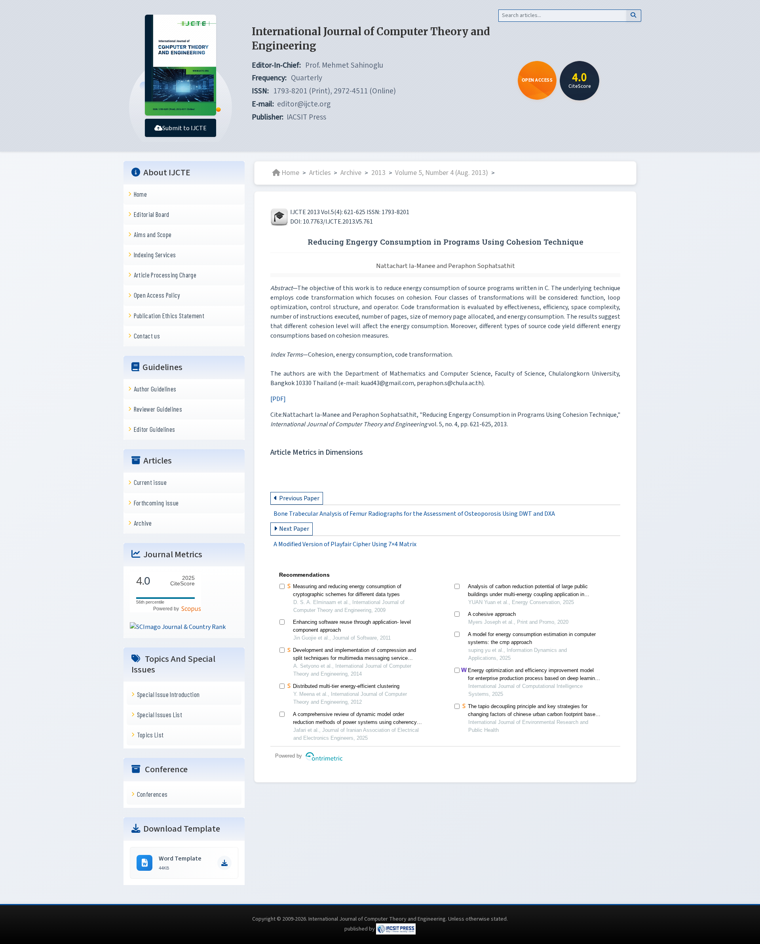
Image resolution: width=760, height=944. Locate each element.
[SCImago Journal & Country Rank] (178, 626)
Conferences (152, 794)
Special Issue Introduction (168, 694)
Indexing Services (155, 254)
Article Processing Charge (165, 275)
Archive (143, 523)
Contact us (147, 336)
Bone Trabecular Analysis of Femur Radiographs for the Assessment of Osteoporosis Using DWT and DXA (414, 513)
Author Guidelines (155, 389)
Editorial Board (151, 214)
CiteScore (182, 581)
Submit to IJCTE (184, 128)
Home (140, 194)
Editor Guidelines (154, 429)
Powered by (167, 609)
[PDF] (278, 399)
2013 (378, 173)
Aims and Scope (153, 234)
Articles (320, 173)
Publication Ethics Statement (169, 315)
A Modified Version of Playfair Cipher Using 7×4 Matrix (345, 544)
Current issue (150, 482)
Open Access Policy (157, 295)
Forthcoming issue (156, 503)
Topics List (150, 735)
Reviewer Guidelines (158, 409)
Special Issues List (159, 714)
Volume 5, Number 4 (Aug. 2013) (441, 173)
